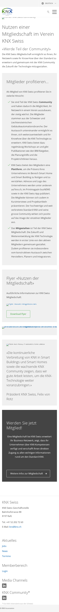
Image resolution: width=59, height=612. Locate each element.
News (5, 551)
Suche (48, 13)
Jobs (4, 546)
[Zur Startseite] (7, 12)
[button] (54, 12)
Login (5, 571)
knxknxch (15, 526)
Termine (6, 556)
